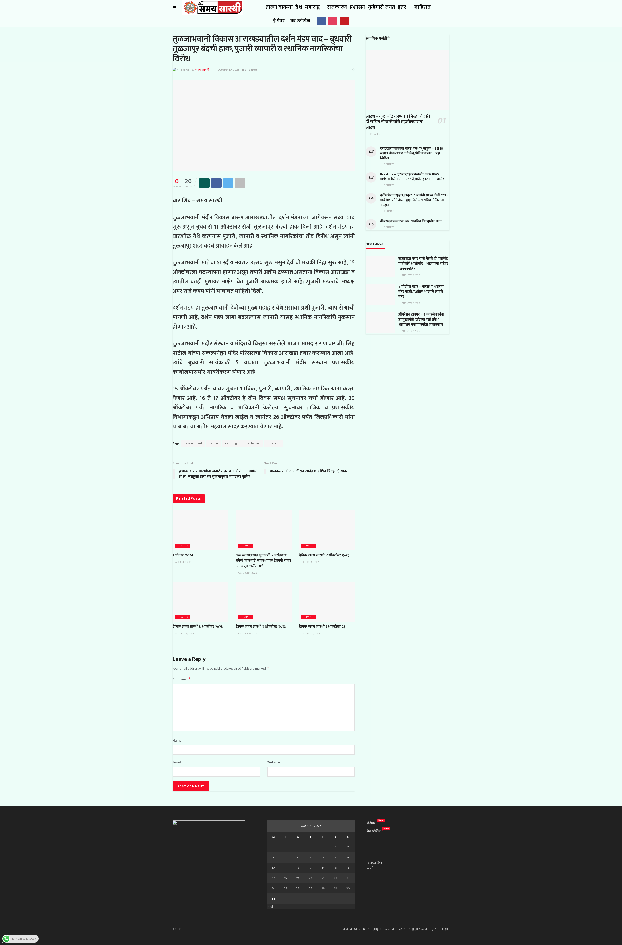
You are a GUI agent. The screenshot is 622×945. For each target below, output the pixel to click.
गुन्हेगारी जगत (381, 7)
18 (285, 878)
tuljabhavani (252, 443)
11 (285, 867)
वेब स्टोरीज (300, 21)
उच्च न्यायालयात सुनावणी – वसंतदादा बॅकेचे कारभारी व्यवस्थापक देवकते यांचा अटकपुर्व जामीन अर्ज (263, 561)
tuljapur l (273, 443)
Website (273, 762)
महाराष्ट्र (312, 7)
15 (335, 867)
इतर (402, 7)
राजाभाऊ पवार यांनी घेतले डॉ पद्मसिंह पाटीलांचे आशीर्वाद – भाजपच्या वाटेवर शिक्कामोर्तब (423, 264)
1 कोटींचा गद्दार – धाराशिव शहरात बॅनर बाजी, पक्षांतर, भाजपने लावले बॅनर (421, 292)
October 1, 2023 (310, 633)
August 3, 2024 (184, 562)
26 (297, 888)
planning (230, 443)
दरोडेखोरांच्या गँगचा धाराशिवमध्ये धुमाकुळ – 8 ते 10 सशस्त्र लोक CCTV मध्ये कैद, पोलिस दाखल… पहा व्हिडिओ (411, 153)
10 (273, 867)
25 (285, 888)
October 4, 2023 (247, 573)
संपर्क (370, 868)
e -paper (251, 69)
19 (297, 878)
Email (177, 762)
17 (273, 878)
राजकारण (337, 7)
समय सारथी (202, 69)
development (193, 443)
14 (323, 867)
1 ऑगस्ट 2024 (183, 555)
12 (298, 867)
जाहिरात (422, 7)
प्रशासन (357, 7)
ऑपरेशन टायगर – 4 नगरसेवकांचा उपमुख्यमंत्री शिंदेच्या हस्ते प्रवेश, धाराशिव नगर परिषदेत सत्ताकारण (421, 320)
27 (310, 888)
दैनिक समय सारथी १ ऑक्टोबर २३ (322, 627)
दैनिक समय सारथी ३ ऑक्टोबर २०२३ (198, 627)
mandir (213, 443)
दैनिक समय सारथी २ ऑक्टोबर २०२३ (261, 627)
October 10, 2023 (228, 69)
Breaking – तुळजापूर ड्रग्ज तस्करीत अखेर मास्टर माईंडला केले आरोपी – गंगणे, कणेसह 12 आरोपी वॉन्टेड (412, 177)
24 (273, 888)
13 (310, 867)
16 (348, 867)
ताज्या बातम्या (279, 7)
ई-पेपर (279, 21)
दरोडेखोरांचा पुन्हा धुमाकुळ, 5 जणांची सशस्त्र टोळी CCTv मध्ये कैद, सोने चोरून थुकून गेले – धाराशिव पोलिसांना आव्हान (414, 200)
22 (335, 878)
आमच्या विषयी (375, 863)
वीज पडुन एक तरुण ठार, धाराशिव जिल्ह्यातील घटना (411, 221)
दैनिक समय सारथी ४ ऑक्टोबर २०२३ (324, 555)
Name (177, 740)
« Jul (270, 906)
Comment (182, 679)
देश (298, 7)
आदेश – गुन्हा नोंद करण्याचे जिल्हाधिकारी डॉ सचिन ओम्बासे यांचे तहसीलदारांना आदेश (398, 122)
